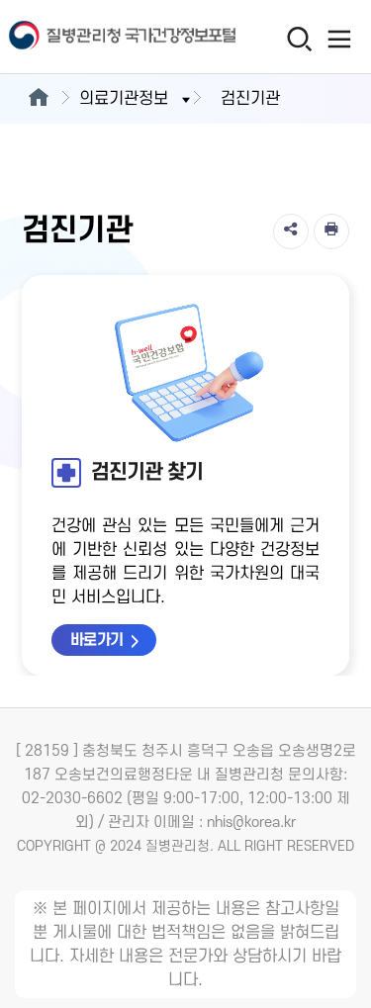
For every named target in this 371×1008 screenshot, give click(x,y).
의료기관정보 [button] (123, 99)
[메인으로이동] (38, 99)
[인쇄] (331, 231)
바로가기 (97, 640)
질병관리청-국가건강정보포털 (93, 37)
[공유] (291, 231)
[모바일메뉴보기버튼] (339, 38)
